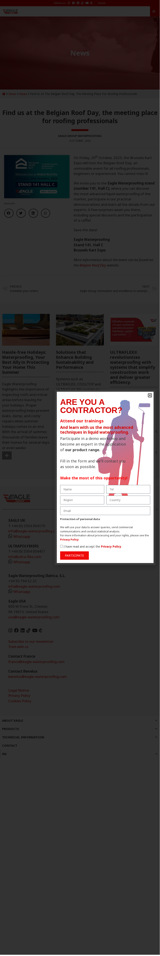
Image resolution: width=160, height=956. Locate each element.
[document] (80, 477)
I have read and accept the (92, 546)
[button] (149, 395)
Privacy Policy (69, 539)
